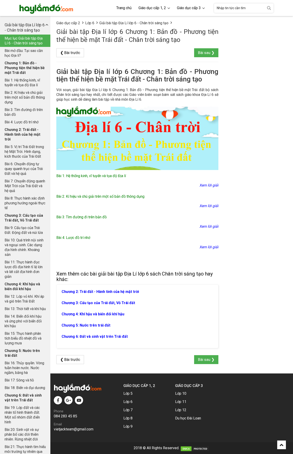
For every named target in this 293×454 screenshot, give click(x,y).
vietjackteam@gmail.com (73, 429)
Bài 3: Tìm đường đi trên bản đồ (24, 112)
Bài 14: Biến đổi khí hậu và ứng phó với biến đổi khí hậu (23, 321)
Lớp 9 (128, 426)
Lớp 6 (89, 23)
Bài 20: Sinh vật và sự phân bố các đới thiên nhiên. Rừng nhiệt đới (22, 434)
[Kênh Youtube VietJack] (79, 400)
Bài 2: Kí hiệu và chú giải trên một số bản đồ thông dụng (25, 97)
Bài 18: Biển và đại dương (25, 388)
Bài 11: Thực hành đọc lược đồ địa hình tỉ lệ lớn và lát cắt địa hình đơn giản (24, 269)
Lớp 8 (128, 418)
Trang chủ (124, 8)
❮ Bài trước (70, 52)
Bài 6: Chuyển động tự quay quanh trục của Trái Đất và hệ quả (24, 169)
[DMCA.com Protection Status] (195, 448)
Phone (58, 411)
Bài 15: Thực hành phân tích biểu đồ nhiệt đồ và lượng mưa (23, 338)
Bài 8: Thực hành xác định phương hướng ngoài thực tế (25, 203)
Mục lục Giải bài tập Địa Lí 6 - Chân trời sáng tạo (24, 40)
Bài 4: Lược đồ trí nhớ (21, 122)
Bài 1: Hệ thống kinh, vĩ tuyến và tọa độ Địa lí (22, 82)
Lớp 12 (180, 410)
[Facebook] (58, 400)
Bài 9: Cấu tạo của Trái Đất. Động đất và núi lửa (24, 230)
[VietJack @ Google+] (68, 400)
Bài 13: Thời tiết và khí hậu (25, 309)
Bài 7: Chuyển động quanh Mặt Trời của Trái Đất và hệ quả (25, 186)
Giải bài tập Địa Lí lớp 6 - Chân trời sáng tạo (133, 23)
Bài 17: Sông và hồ (19, 380)
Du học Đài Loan (188, 418)
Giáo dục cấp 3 (189, 8)
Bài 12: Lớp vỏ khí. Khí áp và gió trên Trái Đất (24, 298)
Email (58, 424)
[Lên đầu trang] (281, 444)
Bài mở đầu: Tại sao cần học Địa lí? (24, 53)
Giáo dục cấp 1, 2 (152, 8)
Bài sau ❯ (206, 52)
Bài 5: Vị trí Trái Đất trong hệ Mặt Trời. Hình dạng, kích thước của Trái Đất (24, 152)
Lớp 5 (128, 393)
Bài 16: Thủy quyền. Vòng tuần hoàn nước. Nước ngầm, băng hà (24, 368)
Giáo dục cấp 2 (68, 23)
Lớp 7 (128, 410)
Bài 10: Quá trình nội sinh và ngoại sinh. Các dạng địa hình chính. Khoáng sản (24, 247)
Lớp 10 (180, 393)
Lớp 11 (180, 402)
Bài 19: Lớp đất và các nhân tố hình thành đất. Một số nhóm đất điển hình (22, 414)
